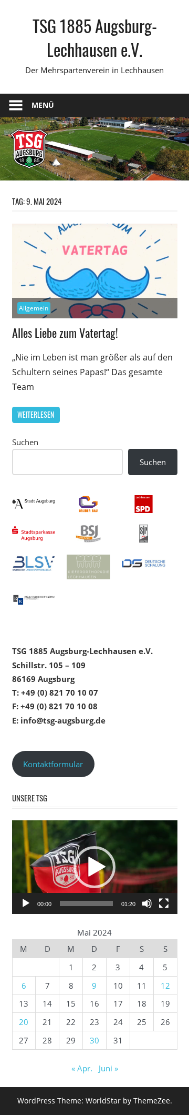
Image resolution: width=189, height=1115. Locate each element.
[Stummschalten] (147, 903)
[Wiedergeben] (25, 903)
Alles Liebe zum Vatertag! (65, 332)
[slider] (86, 903)
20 (23, 1022)
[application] (94, 867)
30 (94, 1040)
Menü (43, 105)
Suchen (25, 442)
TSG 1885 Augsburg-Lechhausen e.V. (95, 37)
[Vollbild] (164, 903)
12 (165, 985)
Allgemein (33, 308)
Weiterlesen (35, 414)
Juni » (108, 1068)
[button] (95, 867)
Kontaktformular (53, 764)
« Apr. (81, 1068)
